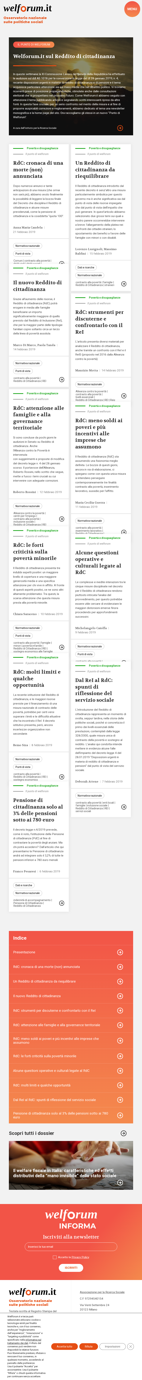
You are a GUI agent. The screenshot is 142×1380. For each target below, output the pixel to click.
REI (44, 381)
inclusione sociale (23, 521)
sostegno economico (25, 779)
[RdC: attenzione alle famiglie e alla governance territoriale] (61, 519)
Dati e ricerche (86, 267)
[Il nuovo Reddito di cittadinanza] (61, 379)
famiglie (108, 282)
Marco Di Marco (24, 345)
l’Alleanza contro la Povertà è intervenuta (31, 452)
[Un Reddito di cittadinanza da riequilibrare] (123, 284)
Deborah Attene (86, 781)
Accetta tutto (64, 1346)
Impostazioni (112, 1346)
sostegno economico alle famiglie (33, 651)
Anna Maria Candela (28, 227)
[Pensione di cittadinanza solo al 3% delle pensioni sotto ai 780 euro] (61, 903)
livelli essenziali (84, 397)
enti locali (108, 802)
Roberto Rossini (24, 492)
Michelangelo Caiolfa (91, 628)
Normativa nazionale (28, 245)
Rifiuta (88, 1346)
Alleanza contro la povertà (91, 391)
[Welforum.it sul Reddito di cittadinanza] (123, 128)
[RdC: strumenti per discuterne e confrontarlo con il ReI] (123, 396)
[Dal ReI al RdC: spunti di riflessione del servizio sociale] (123, 807)
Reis (112, 400)
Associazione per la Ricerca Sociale (102, 1292)
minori (17, 645)
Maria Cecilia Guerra (90, 502)
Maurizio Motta (86, 370)
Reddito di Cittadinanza (89, 285)
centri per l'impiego (24, 516)
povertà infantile (32, 645)
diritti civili (19, 263)
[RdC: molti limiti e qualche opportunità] (61, 777)
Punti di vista (23, 253)
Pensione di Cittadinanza (28, 903)
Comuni (18, 260)
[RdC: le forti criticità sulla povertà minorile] (61, 647)
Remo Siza (20, 745)
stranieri (109, 285)
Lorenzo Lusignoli (88, 249)
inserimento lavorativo (89, 530)
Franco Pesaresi (24, 871)
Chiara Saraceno (25, 614)
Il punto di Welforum (34, 44)
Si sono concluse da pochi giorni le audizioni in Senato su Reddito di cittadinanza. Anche (34, 442)
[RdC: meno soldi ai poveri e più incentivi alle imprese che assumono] (123, 532)
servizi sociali (83, 811)
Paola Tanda (46, 345)
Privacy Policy (80, 1257)
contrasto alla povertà (37, 260)
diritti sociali (33, 263)
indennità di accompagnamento (32, 900)
